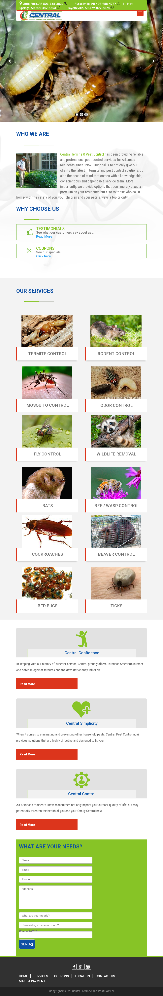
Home (23, 976)
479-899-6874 (100, 8)
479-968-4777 (106, 3)
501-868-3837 (53, 3)
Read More (44, 236)
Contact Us (105, 976)
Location (82, 976)
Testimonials (50, 228)
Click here (43, 256)
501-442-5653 (46, 8)
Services (41, 976)
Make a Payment (32, 981)
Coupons (45, 248)
